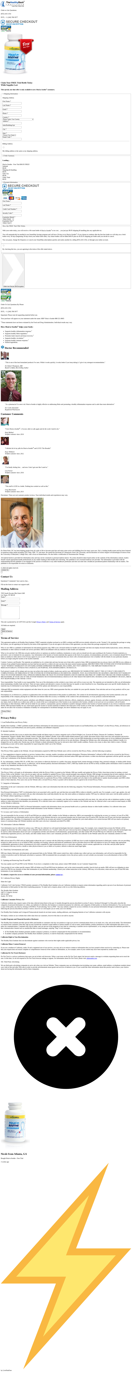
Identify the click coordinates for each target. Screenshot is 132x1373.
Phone (5, 113)
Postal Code (7, 137)
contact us (59, 874)
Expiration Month (8, 217)
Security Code (7, 213)
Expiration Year (8, 221)
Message (4, 605)
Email (5, 109)
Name (3, 597)
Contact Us (5, 570)
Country (5, 117)
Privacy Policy (41, 622)
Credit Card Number (9, 209)
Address (5, 121)
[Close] (1, 572)
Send (3, 629)
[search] (12, 123)
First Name (6, 101)
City (4, 129)
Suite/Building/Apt (8, 125)
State (4, 133)
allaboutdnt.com (92, 958)
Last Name (6, 105)
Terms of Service (55, 622)
